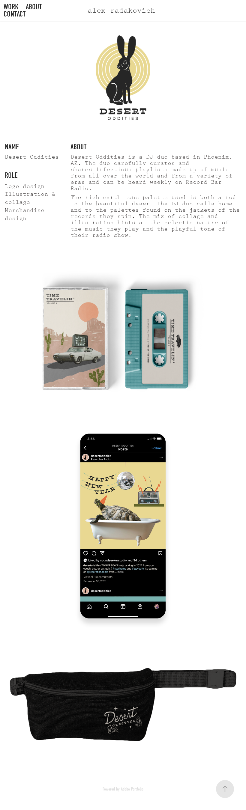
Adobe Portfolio (132, 789)
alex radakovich (121, 10)
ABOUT (34, 6)
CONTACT (15, 14)
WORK (11, 6)
